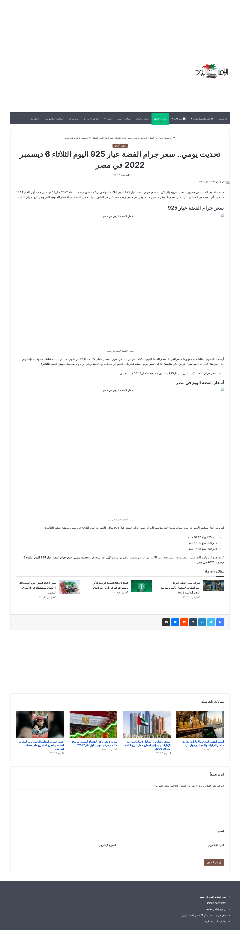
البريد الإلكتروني (216, 844)
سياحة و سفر (124, 118)
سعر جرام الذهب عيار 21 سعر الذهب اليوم (204, 915)
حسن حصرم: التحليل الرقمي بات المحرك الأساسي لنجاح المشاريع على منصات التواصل (41, 745)
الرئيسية (222, 118)
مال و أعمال (160, 118)
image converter (216, 902)
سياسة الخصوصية (54, 118)
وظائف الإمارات (91, 118)
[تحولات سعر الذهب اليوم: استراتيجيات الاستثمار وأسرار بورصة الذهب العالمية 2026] (213, 585)
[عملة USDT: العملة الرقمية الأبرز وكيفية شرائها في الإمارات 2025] (141, 586)
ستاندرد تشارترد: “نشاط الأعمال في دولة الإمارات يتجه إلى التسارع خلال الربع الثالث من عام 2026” (148, 745)
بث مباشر (73, 118)
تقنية (109, 118)
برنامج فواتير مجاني (216, 909)
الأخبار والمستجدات (203, 118)
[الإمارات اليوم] (211, 71)
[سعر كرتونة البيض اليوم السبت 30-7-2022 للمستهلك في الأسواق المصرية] (69, 587)
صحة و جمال (142, 118)
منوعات (178, 118)
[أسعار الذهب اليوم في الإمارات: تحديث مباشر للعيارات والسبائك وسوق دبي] (200, 724)
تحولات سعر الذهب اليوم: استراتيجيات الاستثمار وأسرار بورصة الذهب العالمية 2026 (180, 587)
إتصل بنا (35, 118)
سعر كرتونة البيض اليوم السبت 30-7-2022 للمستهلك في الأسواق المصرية (37, 587)
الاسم (221, 830)
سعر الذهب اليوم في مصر (212, 896)
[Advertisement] (172, 26)
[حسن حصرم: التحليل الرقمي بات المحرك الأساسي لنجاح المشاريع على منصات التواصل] (40, 724)
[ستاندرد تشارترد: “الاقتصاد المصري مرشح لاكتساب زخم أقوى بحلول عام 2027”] (93, 724)
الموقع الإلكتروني (107, 844)
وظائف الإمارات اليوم (215, 921)
